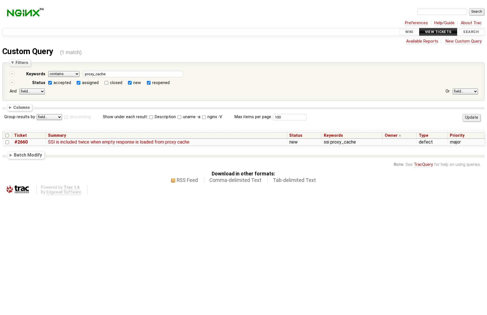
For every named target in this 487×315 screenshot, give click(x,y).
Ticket (20, 135)
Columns (21, 107)
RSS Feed (187, 180)
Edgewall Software (64, 192)
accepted (62, 82)
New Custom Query (464, 41)
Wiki (409, 32)
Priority (457, 135)
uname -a (191, 116)
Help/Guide (444, 23)
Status (38, 82)
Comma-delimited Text (235, 180)
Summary (57, 135)
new (137, 82)
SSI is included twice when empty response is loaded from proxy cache (118, 142)
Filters (22, 62)
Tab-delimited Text (294, 180)
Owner (391, 135)
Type (423, 135)
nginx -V (214, 116)
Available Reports (422, 41)
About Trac (471, 23)
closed (116, 82)
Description (165, 116)
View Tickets (438, 32)
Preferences (416, 23)
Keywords (35, 74)
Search (471, 32)
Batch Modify (28, 155)
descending (80, 116)
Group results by (19, 116)
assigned (90, 82)
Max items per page (252, 116)
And (13, 91)
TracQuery (423, 164)
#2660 (21, 142)
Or (448, 91)
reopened (161, 82)
